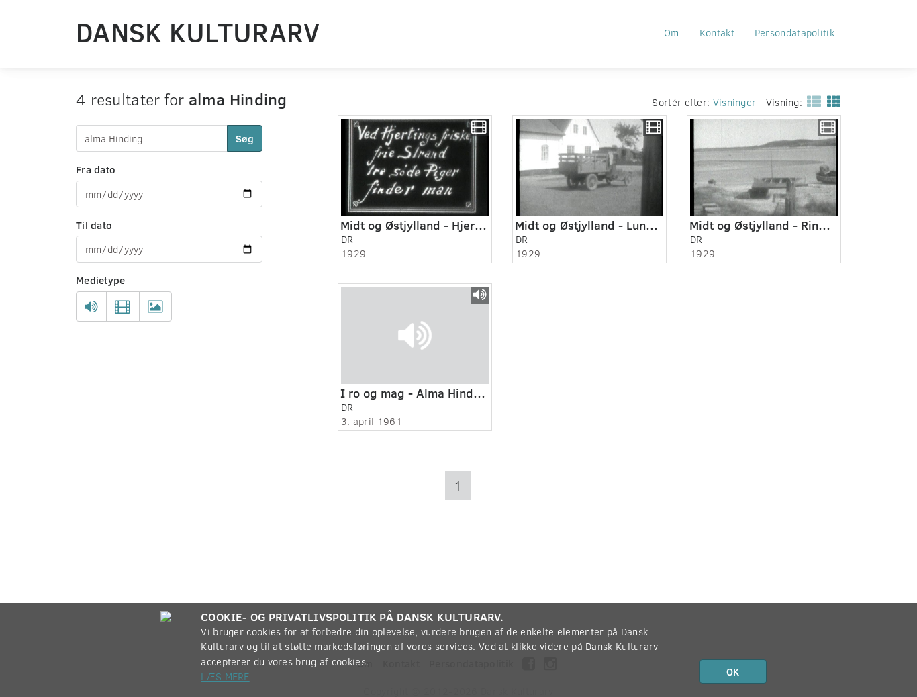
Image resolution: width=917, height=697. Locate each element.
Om (671, 32)
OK (732, 671)
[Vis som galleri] (831, 100)
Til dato (94, 225)
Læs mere (225, 676)
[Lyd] (91, 306)
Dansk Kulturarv (198, 31)
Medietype (101, 280)
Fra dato (95, 169)
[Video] (122, 306)
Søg (245, 138)
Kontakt (716, 32)
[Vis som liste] (811, 100)
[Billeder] (155, 306)
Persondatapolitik (794, 32)
